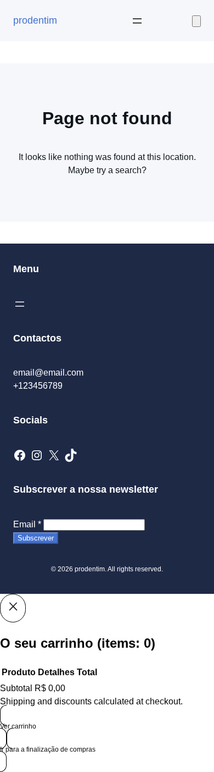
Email (27, 524)
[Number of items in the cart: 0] (196, 21)
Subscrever (36, 538)
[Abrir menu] (137, 20)
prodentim (35, 20)
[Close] (13, 608)
